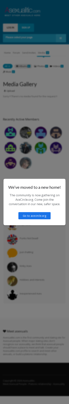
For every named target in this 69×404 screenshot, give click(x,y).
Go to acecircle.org (34, 215)
